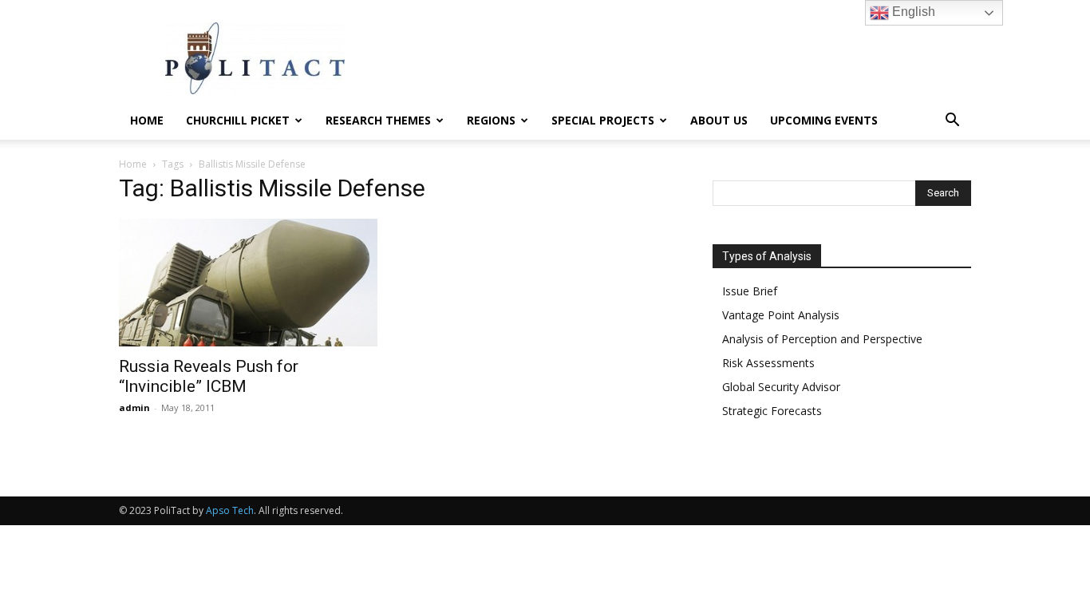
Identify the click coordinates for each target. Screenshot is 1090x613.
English (912, 11)
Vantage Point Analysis (780, 314)
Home (147, 120)
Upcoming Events (824, 120)
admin (134, 407)
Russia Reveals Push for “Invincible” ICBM (208, 376)
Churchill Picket (238, 120)
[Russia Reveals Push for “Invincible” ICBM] (248, 282)
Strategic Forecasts (772, 410)
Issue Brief (749, 291)
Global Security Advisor (781, 386)
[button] (952, 121)
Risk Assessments (768, 362)
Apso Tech (230, 510)
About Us (719, 120)
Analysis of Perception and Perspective (822, 338)
